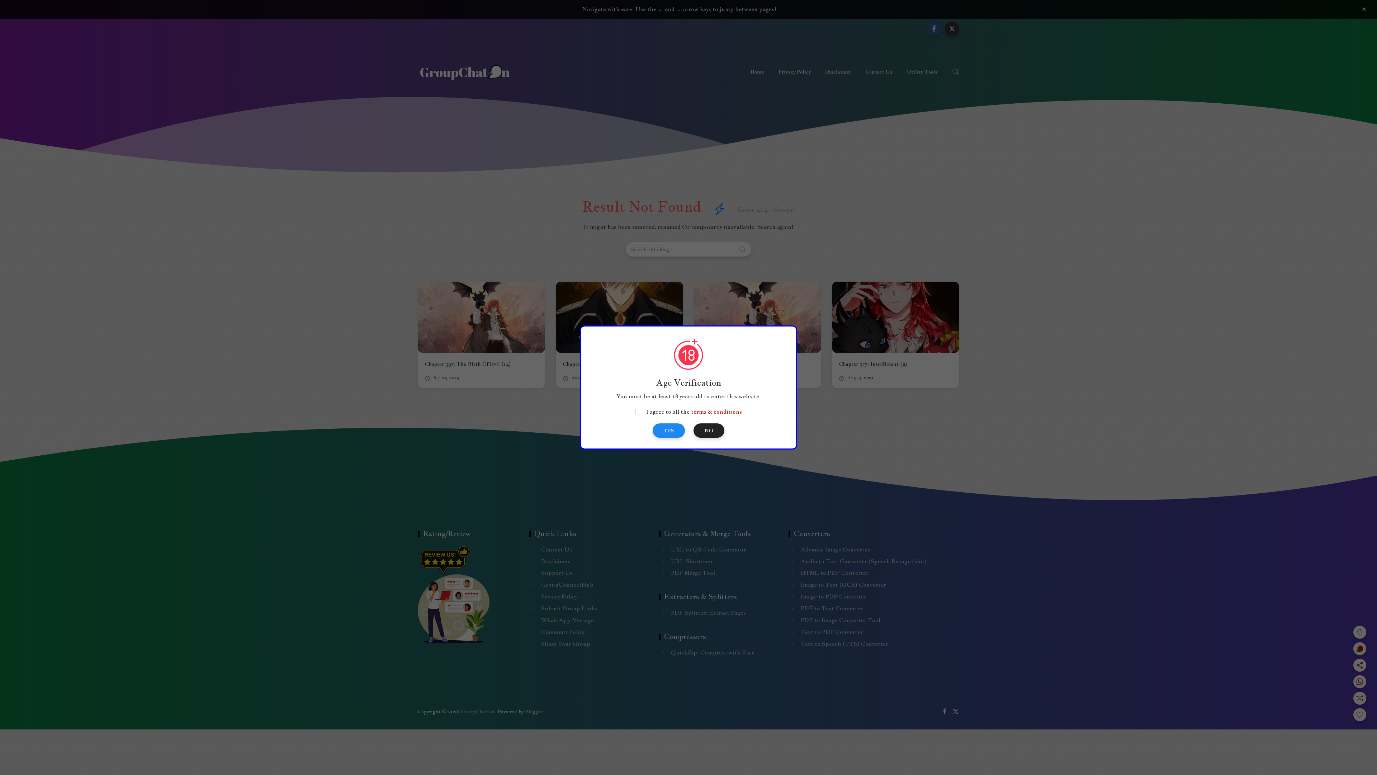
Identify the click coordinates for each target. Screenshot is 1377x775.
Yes (669, 430)
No (709, 430)
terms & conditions (716, 411)
